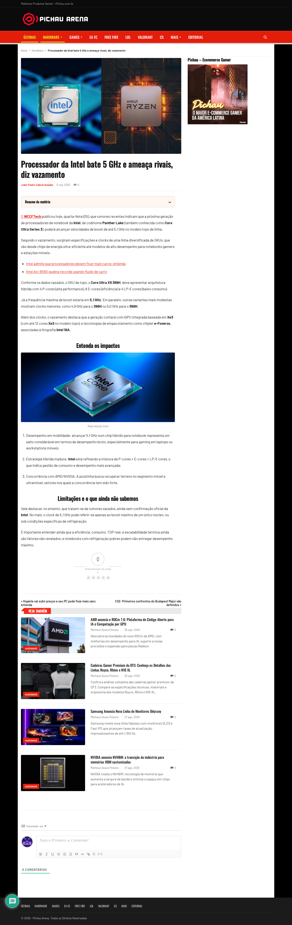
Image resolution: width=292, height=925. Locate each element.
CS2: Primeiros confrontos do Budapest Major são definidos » (148, 603)
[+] (100, 853)
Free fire (111, 37)
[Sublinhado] (53, 854)
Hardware (51, 37)
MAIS (174, 37)
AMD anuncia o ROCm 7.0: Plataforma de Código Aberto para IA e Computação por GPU (132, 622)
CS (162, 37)
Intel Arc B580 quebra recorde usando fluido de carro (66, 271)
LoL (128, 37)
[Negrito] (41, 854)
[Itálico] (47, 854)
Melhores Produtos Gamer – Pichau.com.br (47, 3)
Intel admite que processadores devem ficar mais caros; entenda (76, 263)
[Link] (88, 854)
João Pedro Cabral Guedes (37, 185)
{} (94, 853)
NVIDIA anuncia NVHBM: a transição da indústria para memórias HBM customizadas (127, 760)
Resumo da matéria (37, 201)
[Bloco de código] (83, 854)
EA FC (93, 37)
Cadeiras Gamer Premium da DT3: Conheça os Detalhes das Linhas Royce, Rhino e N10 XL (131, 668)
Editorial (195, 37)
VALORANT (145, 37)
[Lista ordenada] (65, 854)
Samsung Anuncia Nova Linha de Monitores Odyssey (126, 711)
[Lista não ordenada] (71, 854)
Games (74, 37)
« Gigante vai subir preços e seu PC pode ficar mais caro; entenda (58, 603)
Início (24, 50)
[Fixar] (59, 854)
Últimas (30, 37)
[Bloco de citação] (77, 854)
